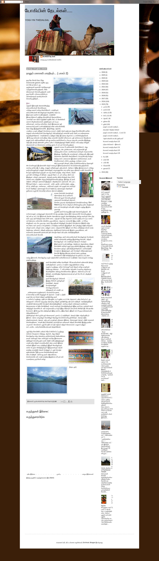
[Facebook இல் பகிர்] (69, 401)
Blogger (92, 542)
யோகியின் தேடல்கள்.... (48, 10)
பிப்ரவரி (105, 166)
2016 (103, 101)
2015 (103, 104)
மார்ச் (105, 163)
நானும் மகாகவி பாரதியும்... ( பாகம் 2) (114, 133)
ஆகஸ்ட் (106, 118)
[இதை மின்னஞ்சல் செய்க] (62, 401)
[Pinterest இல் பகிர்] (71, 401)
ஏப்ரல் (105, 160)
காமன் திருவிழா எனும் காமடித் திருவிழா (106, 228)
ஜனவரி (105, 168)
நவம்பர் (105, 110)
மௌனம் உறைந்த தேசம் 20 (111, 150)
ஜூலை (105, 121)
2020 (103, 90)
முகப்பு (59, 474)
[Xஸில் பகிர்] (66, 401)
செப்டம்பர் (106, 115)
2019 (103, 93)
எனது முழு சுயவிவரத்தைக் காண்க (50, 60)
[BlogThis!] (64, 401)
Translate (125, 187)
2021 (103, 87)
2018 (103, 95)
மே (104, 157)
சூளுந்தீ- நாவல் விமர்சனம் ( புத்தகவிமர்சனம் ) (106, 396)
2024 (103, 78)
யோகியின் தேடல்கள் (49, 56)
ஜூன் (105, 124)
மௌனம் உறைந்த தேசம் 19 (111, 153)
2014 (103, 172)
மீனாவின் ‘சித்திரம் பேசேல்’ (111, 130)
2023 (103, 81)
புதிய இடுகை (31, 474)
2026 (103, 72)
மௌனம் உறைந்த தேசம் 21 (111, 147)
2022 (103, 84)
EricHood (86, 542)
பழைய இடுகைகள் (88, 474)
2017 (103, 98)
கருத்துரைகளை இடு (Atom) (45, 478)
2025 (103, 75)
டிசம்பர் (105, 107)
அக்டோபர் (106, 112)
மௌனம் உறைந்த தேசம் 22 (111, 141)
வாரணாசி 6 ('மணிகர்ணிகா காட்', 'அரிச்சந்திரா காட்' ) (106, 434)
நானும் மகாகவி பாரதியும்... (111, 127)
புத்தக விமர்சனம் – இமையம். (112, 144)
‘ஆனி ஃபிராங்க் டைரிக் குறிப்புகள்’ (113, 138)
